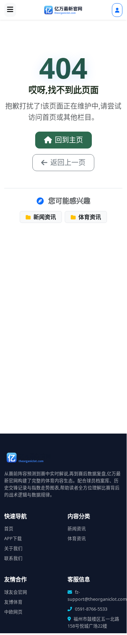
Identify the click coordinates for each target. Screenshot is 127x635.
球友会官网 (15, 592)
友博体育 (13, 602)
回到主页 (69, 140)
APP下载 (13, 539)
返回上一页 (67, 162)
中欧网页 (13, 612)
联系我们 (13, 558)
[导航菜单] (10, 10)
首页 (8, 529)
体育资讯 (89, 217)
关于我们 (13, 548)
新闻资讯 (44, 217)
